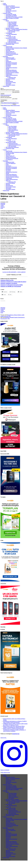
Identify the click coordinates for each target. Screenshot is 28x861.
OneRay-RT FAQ (12, 36)
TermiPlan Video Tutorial (13, 30)
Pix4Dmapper (9, 33)
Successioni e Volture (11, 38)
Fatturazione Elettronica (11, 70)
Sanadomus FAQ (12, 77)
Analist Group (6, 86)
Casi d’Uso (8, 66)
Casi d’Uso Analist (12, 22)
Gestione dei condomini (11, 10)
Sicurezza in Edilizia (10, 78)
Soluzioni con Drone (10, 8)
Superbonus (8, 61)
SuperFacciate (9, 46)
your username (16, 91)
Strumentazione (9, 81)
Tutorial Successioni (13, 39)
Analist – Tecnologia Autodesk (13, 7)
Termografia (8, 83)
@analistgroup (15, 733)
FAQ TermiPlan (11, 31)
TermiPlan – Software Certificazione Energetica (16, 29)
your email (15, 98)
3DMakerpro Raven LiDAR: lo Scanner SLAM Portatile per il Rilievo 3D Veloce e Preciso (15, 724)
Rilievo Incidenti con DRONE (12, 18)
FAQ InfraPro (11, 27)
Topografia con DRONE (11, 14)
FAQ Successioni (12, 41)
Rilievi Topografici (12, 23)
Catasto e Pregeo (12, 24)
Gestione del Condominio (11, 71)
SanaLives (8, 76)
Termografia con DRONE (11, 15)
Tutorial (4, 45)
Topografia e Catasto (10, 85)
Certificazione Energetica (11, 67)
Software (5, 19)
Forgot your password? (6, 95)
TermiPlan (8, 50)
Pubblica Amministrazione (12, 75)
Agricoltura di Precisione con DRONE (14, 17)
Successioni (8, 9)
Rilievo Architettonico (13, 25)
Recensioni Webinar (10, 6)
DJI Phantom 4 (9, 55)
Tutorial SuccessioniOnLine (14, 40)
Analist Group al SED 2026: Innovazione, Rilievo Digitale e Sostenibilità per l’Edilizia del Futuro (14, 727)
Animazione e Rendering (11, 64)
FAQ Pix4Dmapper (12, 34)
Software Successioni (11, 52)
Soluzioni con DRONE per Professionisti (11, 286)
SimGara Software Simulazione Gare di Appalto (16, 48)
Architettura (8, 65)
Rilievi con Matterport (10, 59)
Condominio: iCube (10, 44)
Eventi (7, 60)
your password (16, 92)
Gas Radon (8, 12)
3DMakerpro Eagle (10, 57)
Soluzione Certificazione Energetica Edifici (12, 285)
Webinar (5, 4)
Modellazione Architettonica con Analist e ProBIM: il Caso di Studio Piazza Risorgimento (15, 722)
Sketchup (8, 80)
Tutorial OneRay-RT (10, 51)
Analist (7, 20)
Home (4, 3)
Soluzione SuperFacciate (7, 280)
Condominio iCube (10, 49)
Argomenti (5, 56)
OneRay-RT (8, 35)
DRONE (7, 69)
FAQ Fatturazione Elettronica (12, 43)
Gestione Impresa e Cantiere (12, 28)
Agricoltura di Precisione (11, 62)
